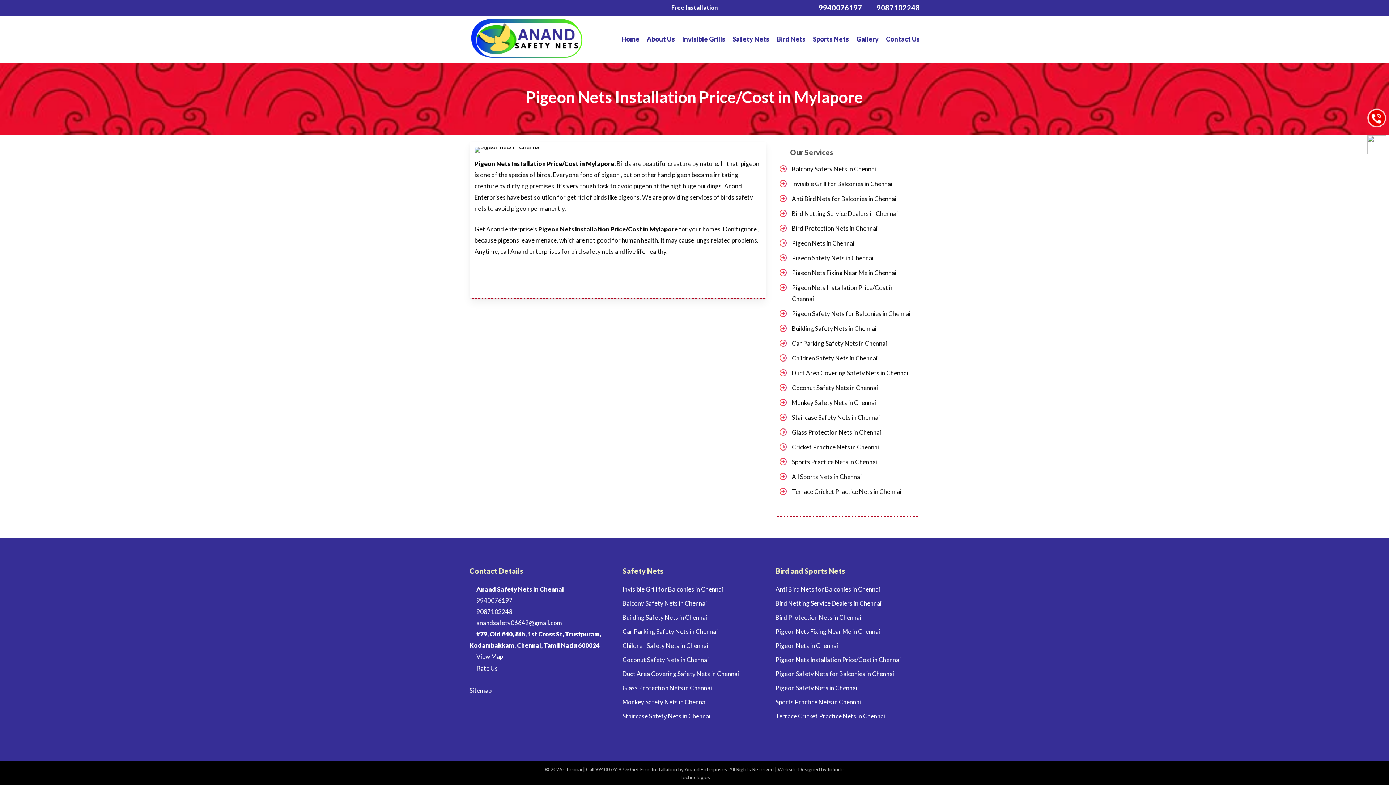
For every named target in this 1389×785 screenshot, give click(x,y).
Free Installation (694, 7)
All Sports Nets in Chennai (827, 477)
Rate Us (486, 668)
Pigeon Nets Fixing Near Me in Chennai (844, 273)
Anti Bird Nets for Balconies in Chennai (844, 198)
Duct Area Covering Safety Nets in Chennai (850, 373)
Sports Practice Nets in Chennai (834, 462)
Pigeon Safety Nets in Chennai (833, 258)
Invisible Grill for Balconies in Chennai (842, 184)
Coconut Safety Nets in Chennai (835, 388)
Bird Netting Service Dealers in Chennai (845, 213)
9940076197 (494, 600)
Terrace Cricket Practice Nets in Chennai (846, 491)
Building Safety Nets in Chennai (834, 328)
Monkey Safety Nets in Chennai (834, 402)
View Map (489, 656)
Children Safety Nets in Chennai (835, 358)
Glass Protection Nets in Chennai (836, 432)
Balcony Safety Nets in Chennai (834, 169)
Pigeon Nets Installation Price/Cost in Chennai (843, 293)
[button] (587, 278)
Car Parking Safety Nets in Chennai (839, 343)
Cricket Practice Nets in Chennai (835, 447)
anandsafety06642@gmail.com (518, 623)
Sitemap (481, 690)
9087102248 (494, 611)
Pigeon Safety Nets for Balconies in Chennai (851, 313)
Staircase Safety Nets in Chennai (836, 417)
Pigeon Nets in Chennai (823, 243)
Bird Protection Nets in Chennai (835, 228)
